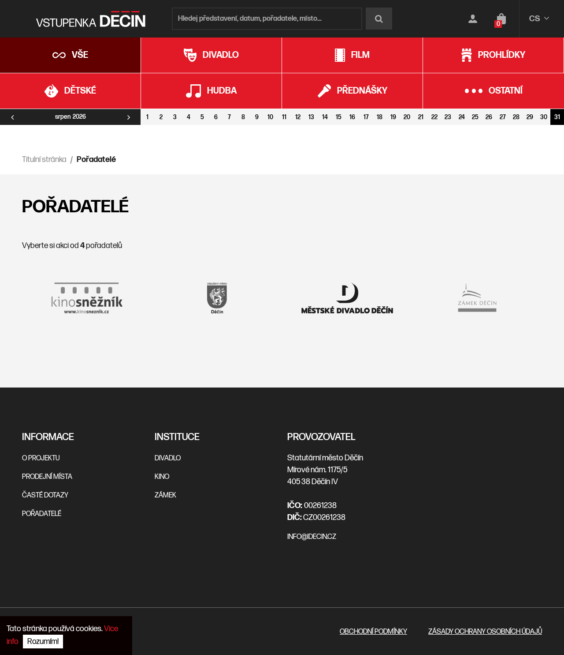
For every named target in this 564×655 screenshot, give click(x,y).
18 (379, 117)
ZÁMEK (165, 495)
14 (325, 117)
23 (448, 117)
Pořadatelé (41, 514)
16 (352, 117)
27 (503, 117)
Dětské (80, 91)
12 (298, 117)
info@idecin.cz (311, 537)
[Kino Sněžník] (87, 297)
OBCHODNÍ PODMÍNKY (373, 632)
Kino (162, 477)
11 (284, 117)
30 (543, 117)
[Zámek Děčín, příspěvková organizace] (477, 297)
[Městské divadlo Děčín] (347, 297)
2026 (79, 117)
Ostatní (506, 91)
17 (366, 117)
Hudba (222, 91)
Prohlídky (501, 55)
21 (420, 117)
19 (393, 117)
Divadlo (221, 55)
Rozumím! (43, 641)
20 (407, 117)
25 (475, 117)
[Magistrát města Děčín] (217, 297)
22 (434, 117)
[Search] (379, 19)
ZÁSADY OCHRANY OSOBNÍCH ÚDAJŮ (485, 632)
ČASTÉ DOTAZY (45, 495)
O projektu (40, 458)
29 (530, 117)
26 (489, 117)
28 (516, 117)
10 (270, 117)
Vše (80, 55)
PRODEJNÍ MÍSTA (47, 477)
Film (360, 55)
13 (311, 117)
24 (462, 117)
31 (557, 117)
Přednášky (362, 91)
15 (338, 117)
